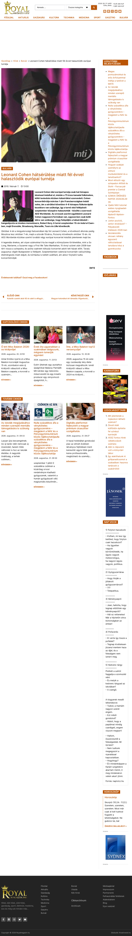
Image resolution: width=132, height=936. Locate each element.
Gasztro (110, 17)
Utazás (74, 889)
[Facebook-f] (3, 919)
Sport (97, 17)
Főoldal (9, 17)
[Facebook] (104, 11)
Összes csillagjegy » (116, 826)
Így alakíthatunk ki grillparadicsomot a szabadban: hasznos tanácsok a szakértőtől (118, 462)
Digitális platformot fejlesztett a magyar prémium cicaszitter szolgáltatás (77, 427)
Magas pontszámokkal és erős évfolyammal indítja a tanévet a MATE (117, 77)
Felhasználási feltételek (113, 896)
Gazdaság (39, 17)
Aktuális (23, 17)
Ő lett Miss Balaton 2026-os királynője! (15, 348)
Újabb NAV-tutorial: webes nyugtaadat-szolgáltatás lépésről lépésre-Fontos (117, 211)
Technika (69, 17)
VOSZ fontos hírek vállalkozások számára (117, 440)
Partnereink (108, 893)
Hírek (15, 61)
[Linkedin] (108, 11)
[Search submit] (94, 7)
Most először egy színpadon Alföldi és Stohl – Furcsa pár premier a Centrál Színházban (118, 186)
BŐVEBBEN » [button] (6, 380)
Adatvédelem (109, 899)
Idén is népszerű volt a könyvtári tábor (116, 450)
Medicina (84, 17)
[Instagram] (112, 11)
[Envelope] (119, 11)
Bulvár (124, 17)
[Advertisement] (66, 40)
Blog (105, 903)
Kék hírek (75, 893)
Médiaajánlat (108, 886)
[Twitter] (116, 11)
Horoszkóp (111, 797)
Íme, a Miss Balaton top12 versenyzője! (80, 348)
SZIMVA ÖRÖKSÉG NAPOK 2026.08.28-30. (118, 198)
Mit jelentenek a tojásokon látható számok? (116, 419)
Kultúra (54, 17)
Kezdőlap (5, 61)
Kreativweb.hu (125, 933)
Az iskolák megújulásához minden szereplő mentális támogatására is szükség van (15, 427)
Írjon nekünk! (109, 906)
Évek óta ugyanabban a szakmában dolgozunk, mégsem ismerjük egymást (47, 351)
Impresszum (108, 889)
